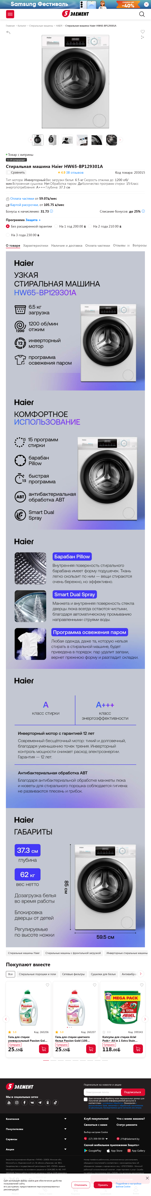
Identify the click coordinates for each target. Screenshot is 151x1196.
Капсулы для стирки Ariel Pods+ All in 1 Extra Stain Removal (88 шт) (119, 1040)
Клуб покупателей (96, 1118)
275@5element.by (129, 1139)
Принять (103, 1185)
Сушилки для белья (103, 974)
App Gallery (138, 1150)
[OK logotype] (48, 1102)
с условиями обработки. (112, 1103)
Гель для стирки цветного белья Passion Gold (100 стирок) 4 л (72, 1040)
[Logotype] (75, 13)
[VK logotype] (32, 1102)
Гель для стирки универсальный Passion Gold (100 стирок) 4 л (27, 1040)
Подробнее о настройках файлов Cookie (128, 1185)
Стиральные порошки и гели (37, 974)
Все (10, 974)
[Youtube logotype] (9, 1102)
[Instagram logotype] (17, 1102)
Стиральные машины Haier (24, 953)
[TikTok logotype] (55, 1102)
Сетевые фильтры (73, 974)
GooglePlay (95, 1150)
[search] (141, 14)
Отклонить (80, 1185)
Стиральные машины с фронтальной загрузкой (73, 953)
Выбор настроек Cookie (96, 1132)
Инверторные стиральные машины (127, 953)
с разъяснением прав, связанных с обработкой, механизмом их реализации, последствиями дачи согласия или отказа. (116, 1105)
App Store (116, 1150)
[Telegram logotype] (40, 1102)
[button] (31, 139)
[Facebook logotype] (24, 1102)
